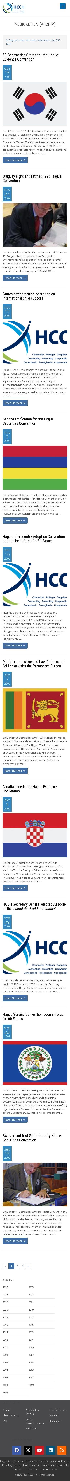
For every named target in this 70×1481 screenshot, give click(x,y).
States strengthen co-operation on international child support (29, 296)
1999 (31, 1385)
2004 (5, 1369)
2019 (31, 1309)
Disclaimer (54, 1421)
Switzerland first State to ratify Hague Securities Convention (32, 1137)
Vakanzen (31, 1428)
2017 (31, 1317)
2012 (5, 1339)
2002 (5, 1377)
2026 (5, 1287)
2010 (5, 1347)
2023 (31, 1294)
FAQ (5, 1421)
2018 (5, 1317)
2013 (31, 1332)
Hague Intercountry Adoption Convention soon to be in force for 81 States (34, 538)
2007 (31, 1354)
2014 (5, 1332)
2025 (31, 1287)
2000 (5, 1385)
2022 (5, 1302)
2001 (31, 1377)
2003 (31, 1369)
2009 (31, 1347)
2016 (5, 1324)
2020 (5, 1309)
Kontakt (7, 1410)
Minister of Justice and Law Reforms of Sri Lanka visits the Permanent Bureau (33, 663)
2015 (31, 1324)
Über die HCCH (11, 1415)
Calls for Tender (57, 1410)
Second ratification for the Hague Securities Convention (28, 421)
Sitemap (53, 1415)
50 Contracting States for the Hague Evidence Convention (30, 57)
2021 (31, 1302)
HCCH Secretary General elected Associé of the (34, 906)
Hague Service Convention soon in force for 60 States (33, 1016)
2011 (31, 1339)
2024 (5, 1294)
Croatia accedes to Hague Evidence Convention (30, 789)
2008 (5, 1354)
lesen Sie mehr (14, 160)
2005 (31, 1362)
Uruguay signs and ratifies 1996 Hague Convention (32, 178)
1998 (5, 1392)
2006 (5, 1362)
